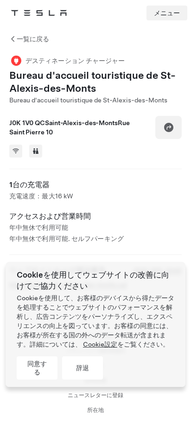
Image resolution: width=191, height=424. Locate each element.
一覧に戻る (33, 39)
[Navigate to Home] (39, 13)
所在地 (95, 410)
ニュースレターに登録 (95, 395)
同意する (37, 368)
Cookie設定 (100, 344)
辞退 (82, 368)
